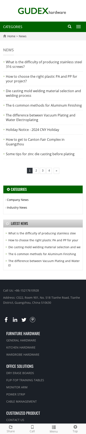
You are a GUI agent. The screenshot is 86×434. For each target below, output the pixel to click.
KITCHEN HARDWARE (20, 347)
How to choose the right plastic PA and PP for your (43, 240)
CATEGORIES (12, 27)
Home (11, 36)
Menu (54, 431)
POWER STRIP (15, 394)
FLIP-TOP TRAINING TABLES (25, 380)
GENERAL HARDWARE (21, 340)
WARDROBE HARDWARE (22, 354)
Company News (18, 200)
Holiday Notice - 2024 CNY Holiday (32, 129)
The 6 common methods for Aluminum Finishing (44, 105)
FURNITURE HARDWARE (23, 333)
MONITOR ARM (17, 387)
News (23, 36)
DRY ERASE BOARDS (20, 373)
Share (11, 431)
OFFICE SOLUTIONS (19, 366)
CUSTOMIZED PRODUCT (23, 413)
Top (75, 431)
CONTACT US (15, 420)
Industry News (17, 207)
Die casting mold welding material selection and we (44, 247)
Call (32, 431)
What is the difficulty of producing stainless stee (42, 233)
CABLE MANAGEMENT (21, 401)
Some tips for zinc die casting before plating (40, 154)
